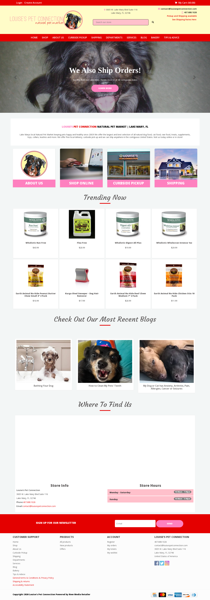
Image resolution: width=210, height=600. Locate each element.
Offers (63, 549)
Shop (45, 37)
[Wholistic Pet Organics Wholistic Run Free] (36, 224)
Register (111, 541)
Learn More (105, 88)
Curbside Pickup (77, 37)
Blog (144, 37)
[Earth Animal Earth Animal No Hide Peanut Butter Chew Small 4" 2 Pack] (36, 275)
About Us (58, 37)
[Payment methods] (154, 594)
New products (66, 545)
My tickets (112, 549)
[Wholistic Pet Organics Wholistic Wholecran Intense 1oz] (174, 224)
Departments (114, 37)
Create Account (33, 2)
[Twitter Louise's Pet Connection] (162, 563)
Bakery (155, 37)
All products (65, 541)
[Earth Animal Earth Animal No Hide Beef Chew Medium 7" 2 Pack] (128, 275)
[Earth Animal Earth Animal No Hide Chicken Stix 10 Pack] (174, 275)
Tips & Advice (171, 37)
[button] (16, 77)
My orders (112, 545)
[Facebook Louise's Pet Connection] (156, 563)
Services (131, 37)
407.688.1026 (190, 12)
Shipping (96, 37)
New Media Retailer (79, 594)
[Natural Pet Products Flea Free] (82, 224)
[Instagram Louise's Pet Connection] (167, 563)
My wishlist (112, 552)
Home (34, 37)
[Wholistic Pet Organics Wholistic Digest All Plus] (128, 224)
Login (19, 2)
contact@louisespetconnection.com (179, 8)
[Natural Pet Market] (49, 19)
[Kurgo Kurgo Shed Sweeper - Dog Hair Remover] (82, 275)
